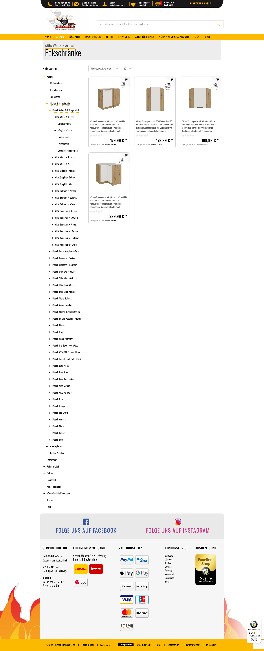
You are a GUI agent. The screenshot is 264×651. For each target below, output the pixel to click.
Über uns (168, 559)
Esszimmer (75, 36)
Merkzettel (169, 574)
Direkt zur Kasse (200, 3)
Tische (197, 36)
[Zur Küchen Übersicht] (64, 22)
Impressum (211, 645)
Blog (167, 582)
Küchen (59, 36)
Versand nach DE (110, 144)
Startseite (169, 556)
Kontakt (168, 563)
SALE (207, 36)
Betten (110, 36)
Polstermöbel (93, 36)
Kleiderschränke (144, 36)
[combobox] (160, 24)
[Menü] (259, 621)
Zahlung (168, 570)
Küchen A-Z (105, 645)
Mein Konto (169, 578)
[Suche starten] (219, 24)
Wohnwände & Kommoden (174, 36)
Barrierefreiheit (192, 645)
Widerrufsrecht (143, 645)
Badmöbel (124, 36)
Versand (168, 567)
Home (48, 36)
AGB (159, 645)
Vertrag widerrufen (126, 644)
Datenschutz (173, 645)
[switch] (254, 639)
